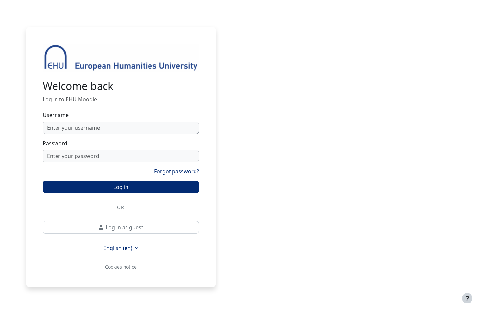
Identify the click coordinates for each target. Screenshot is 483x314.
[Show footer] (467, 298)
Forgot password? (176, 171)
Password (55, 143)
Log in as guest (124, 227)
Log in (120, 187)
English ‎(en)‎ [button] (119, 248)
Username (56, 115)
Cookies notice (121, 267)
